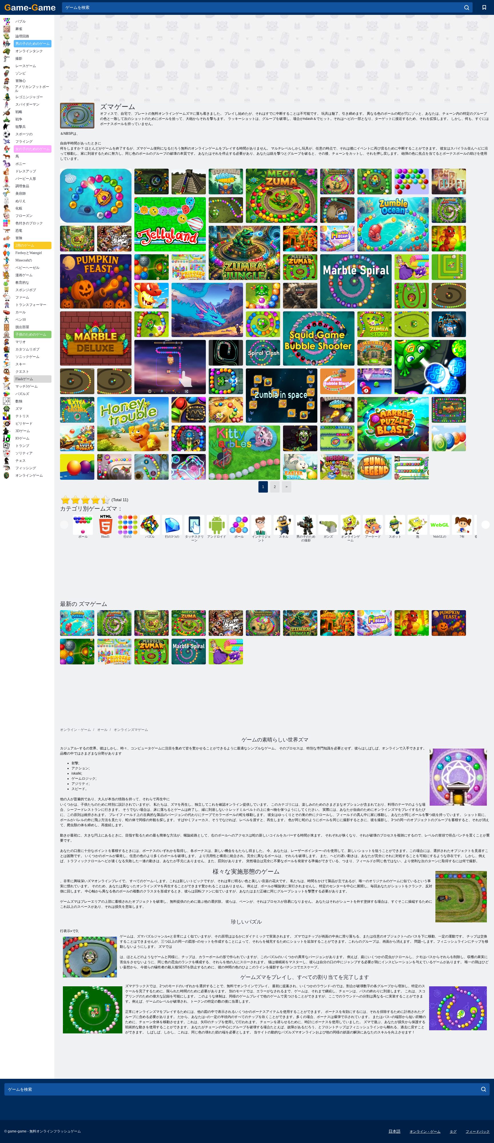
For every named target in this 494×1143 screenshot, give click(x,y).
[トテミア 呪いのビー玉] (337, 410)
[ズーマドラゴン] (449, 238)
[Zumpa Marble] (449, 267)
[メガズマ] (281, 196)
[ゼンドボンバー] (449, 324)
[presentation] (64, 525)
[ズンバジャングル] (244, 253)
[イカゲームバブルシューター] (318, 338)
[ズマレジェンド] (374, 467)
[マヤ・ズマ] (189, 467)
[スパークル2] (151, 181)
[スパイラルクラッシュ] (263, 353)
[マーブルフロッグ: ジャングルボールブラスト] (337, 181)
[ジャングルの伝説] (337, 438)
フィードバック (478, 1132)
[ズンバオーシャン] (96, 196)
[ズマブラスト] (449, 181)
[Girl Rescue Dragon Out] (412, 267)
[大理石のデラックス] (96, 338)
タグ (453, 1132)
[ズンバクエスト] (430, 367)
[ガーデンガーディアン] (207, 310)
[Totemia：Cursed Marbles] (226, 181)
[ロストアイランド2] (114, 467)
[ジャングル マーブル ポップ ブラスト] (449, 410)
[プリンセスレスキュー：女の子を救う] (189, 267)
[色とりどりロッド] (77, 467)
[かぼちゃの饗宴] (96, 281)
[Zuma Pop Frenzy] (449, 296)
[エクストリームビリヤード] (374, 381)
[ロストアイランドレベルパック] (151, 467)
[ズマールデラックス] (189, 438)
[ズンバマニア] (374, 181)
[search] (467, 7)
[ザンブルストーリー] (77, 238)
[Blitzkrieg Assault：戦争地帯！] (300, 296)
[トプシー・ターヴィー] (114, 238)
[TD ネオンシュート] (226, 353)
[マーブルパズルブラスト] (393, 424)
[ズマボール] (412, 467)
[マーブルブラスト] (337, 238)
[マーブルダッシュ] (226, 410)
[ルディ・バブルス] (77, 438)
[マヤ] (189, 181)
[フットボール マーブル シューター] (449, 210)
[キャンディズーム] (449, 438)
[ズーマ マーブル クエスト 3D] (170, 367)
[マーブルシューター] (374, 353)
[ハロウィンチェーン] (300, 438)
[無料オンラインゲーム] (30, 7)
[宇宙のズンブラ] (281, 395)
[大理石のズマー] (300, 267)
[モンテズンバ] (300, 238)
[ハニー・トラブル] (133, 424)
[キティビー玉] (244, 453)
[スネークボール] (114, 381)
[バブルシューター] (77, 381)
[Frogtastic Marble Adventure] (263, 324)
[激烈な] (226, 210)
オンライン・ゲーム (425, 1132)
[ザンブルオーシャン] (393, 224)
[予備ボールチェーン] (77, 410)
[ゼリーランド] (170, 224)
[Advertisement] (167, 58)
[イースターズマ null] (300, 467)
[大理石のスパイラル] (356, 281)
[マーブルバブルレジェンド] (151, 267)
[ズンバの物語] (263, 296)
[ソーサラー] (337, 210)
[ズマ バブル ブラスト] (337, 381)
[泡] (412, 181)
